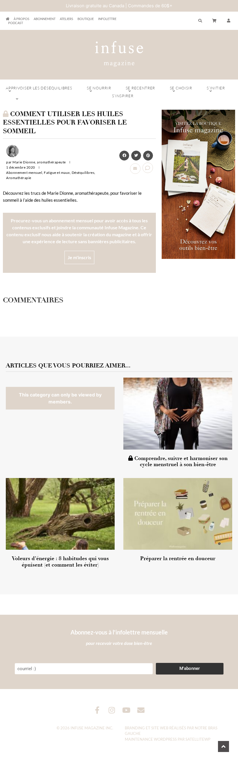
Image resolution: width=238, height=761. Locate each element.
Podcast (15, 23)
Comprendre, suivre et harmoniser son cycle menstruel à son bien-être (180, 461)
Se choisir (181, 88)
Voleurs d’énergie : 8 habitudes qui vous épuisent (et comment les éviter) (60, 561)
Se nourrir (99, 88)
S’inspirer (123, 95)
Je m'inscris (79, 257)
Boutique (85, 19)
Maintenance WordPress (151, 739)
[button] (228, 20)
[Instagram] (112, 710)
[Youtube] (126, 710)
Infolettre (107, 19)
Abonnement (44, 19)
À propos (21, 19)
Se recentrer (140, 88)
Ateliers (66, 19)
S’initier (216, 88)
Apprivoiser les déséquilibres (39, 88)
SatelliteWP (197, 739)
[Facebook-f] (97, 710)
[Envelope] (141, 710)
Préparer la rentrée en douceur (177, 558)
